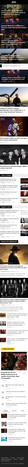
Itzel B (3, 194)
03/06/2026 (9, 327)
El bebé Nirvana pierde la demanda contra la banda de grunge (16, 438)
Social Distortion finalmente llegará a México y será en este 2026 (13, 167)
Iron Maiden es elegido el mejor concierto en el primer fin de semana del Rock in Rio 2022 (10, 233)
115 (6, 17)
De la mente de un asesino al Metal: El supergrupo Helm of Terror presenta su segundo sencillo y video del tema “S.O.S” (13, 301)
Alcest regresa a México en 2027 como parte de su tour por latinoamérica (13, 139)
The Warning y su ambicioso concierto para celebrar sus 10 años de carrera (9, 186)
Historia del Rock (5, 457)
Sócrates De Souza (5, 271)
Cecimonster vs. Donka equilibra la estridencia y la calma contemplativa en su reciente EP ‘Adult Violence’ (13, 12)
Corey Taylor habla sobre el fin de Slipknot (15, 391)
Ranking (21, 459)
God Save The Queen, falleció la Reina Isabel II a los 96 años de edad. (16, 404)
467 (13, 189)
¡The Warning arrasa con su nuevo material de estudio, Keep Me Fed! (8, 179)
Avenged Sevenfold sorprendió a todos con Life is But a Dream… (9, 199)
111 (6, 32)
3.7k (13, 236)
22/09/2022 (7, 222)
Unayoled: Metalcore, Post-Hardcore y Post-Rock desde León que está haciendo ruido (14, 27)
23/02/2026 (9, 343)
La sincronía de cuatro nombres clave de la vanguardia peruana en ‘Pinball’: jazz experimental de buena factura (17, 332)
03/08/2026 (3, 62)
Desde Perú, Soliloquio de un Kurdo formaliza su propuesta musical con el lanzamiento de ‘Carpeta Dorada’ (16, 323)
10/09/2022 (7, 228)
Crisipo (3, 222)
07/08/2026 (3, 32)
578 (13, 335)
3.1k (13, 222)
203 (13, 318)
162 (18, 271)
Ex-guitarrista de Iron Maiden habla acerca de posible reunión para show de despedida (10, 375)
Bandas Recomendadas (7, 8)
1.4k (14, 202)
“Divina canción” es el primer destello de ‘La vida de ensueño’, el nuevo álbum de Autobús (17, 340)
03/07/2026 (9, 318)
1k (12, 194)
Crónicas (15, 459)
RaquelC (5, 81)
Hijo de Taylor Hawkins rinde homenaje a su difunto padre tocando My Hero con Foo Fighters (17, 416)
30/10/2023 (8, 189)
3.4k (13, 228)
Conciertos (4, 135)
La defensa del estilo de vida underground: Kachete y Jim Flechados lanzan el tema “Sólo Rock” (13, 42)
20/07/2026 (12, 271)
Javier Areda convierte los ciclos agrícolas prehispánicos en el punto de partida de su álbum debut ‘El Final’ (13, 267)
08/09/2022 (7, 236)
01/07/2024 (8, 182)
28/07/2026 (2, 170)
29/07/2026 (2, 142)
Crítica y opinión (20, 457)
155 (13, 343)
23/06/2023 (7, 194)
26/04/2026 (9, 335)
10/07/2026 (8, 304)
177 (6, 170)
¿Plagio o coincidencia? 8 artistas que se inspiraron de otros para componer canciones (9, 212)
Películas (13, 457)
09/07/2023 (8, 202)
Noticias (4, 38)
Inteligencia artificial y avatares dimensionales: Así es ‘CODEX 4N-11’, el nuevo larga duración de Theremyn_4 (13, 57)
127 (6, 62)
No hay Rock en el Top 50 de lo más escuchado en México (8, 225)
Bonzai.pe (22, 463)
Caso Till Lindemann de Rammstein (8, 192)
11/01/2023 (8, 215)
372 (13, 182)
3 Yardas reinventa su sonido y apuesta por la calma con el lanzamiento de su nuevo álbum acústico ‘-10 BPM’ (17, 315)
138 (6, 142)
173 (13, 327)
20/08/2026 (3, 17)
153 (14, 304)
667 (13, 215)
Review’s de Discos (5, 460)
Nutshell (3, 182)
